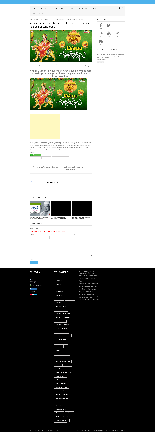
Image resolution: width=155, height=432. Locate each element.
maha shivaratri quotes (61, 369)
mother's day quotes (61, 380)
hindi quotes (59, 346)
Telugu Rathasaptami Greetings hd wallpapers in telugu (88, 287)
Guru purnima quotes (61, 328)
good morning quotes (61, 310)
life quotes (58, 365)
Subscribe (100, 62)
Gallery (95, 8)
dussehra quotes (38, 19)
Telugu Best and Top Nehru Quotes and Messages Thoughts (39, 218)
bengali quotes (59, 284)
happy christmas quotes (62, 332)
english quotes (70, 299)
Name (32, 234)
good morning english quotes (63, 306)
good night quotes (60, 321)
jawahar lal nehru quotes (62, 354)
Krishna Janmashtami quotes (63, 361)
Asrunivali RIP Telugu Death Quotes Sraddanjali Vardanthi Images (88, 272)
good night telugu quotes (62, 324)
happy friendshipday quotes (63, 335)
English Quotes (83, 8)
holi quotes (68, 346)
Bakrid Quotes (59, 280)
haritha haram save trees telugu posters (89, 299)
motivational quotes (61, 383)
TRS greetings (59, 413)
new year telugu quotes (62, 394)
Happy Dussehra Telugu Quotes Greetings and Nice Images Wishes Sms (47, 166)
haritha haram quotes (61, 343)
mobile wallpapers (60, 376)
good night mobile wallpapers (63, 317)
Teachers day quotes (61, 402)
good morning (59, 302)
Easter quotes (59, 299)
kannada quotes (60, 358)
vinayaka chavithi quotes (62, 420)
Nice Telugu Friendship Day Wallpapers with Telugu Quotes (59, 218)
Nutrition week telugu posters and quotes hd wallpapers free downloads (89, 293)
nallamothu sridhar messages (63, 391)
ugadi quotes (69, 413)
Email (52, 234)
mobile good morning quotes (63, 372)
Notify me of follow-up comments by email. (42, 258)
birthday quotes (60, 288)
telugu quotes (71, 65)
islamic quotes (59, 350)
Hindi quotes (70, 8)
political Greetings (36, 65)
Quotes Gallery (43, 8)
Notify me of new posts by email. (40, 259)
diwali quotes (59, 291)
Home (33, 8)
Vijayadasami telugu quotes (60, 158)
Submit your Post (37, 13)
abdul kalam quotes (61, 277)
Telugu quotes (57, 8)
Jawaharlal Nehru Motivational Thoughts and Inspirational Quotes (89, 296)
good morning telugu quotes (63, 313)
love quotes (68, 365)
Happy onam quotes (61, 339)
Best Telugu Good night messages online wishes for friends (81, 218)
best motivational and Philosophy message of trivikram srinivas (87, 290)
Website (74, 234)
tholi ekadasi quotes (61, 409)
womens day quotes (61, 424)
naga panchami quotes (61, 387)
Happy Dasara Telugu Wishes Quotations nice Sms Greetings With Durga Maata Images (73, 167)
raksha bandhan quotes (62, 398)
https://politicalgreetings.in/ (52, 185)
